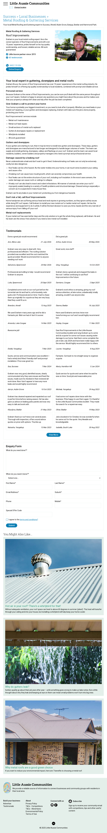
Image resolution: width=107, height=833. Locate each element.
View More (53, 435)
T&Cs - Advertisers (33, 809)
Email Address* (12, 492)
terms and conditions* (29, 520)
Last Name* (60, 483)
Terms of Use (31, 814)
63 (10, 58)
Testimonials (8, 806)
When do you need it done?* (17, 474)
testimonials (17, 58)
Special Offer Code (14, 510)
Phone (8, 501)
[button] (5, 3)
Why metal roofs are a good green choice (29, 767)
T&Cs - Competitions (34, 806)
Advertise (7, 804)
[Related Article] (53, 571)
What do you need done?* (16, 450)
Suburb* (58, 492)
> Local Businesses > (33, 16)
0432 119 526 (15, 65)
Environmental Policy (34, 811)
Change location (20, 7)
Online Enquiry (15, 69)
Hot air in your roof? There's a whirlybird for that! (33, 606)
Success (9, 16)
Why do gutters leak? (17, 686)
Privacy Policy (31, 804)
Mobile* (58, 501)
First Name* (11, 483)
